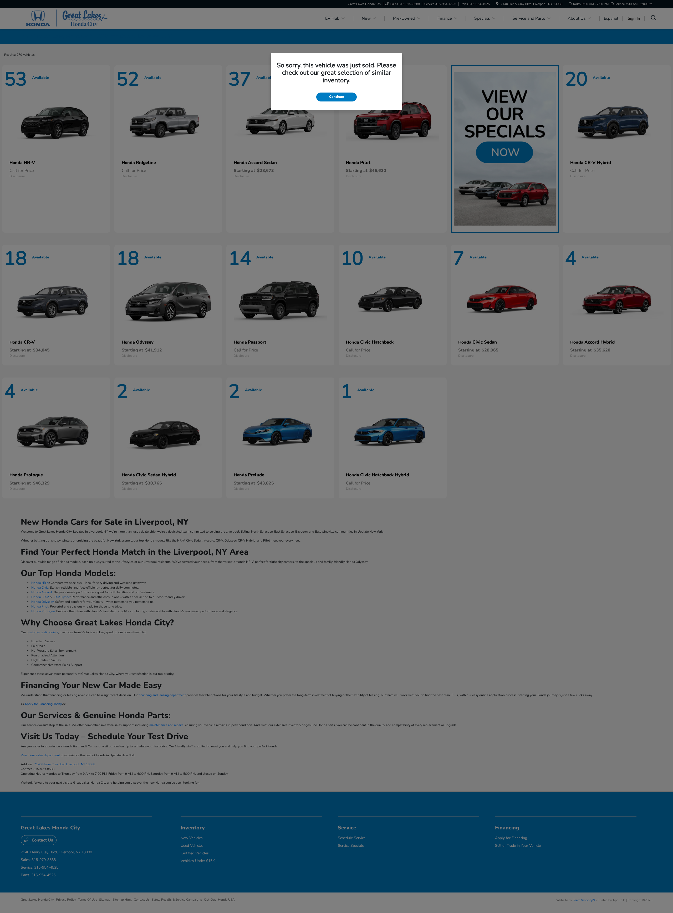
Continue (336, 96)
